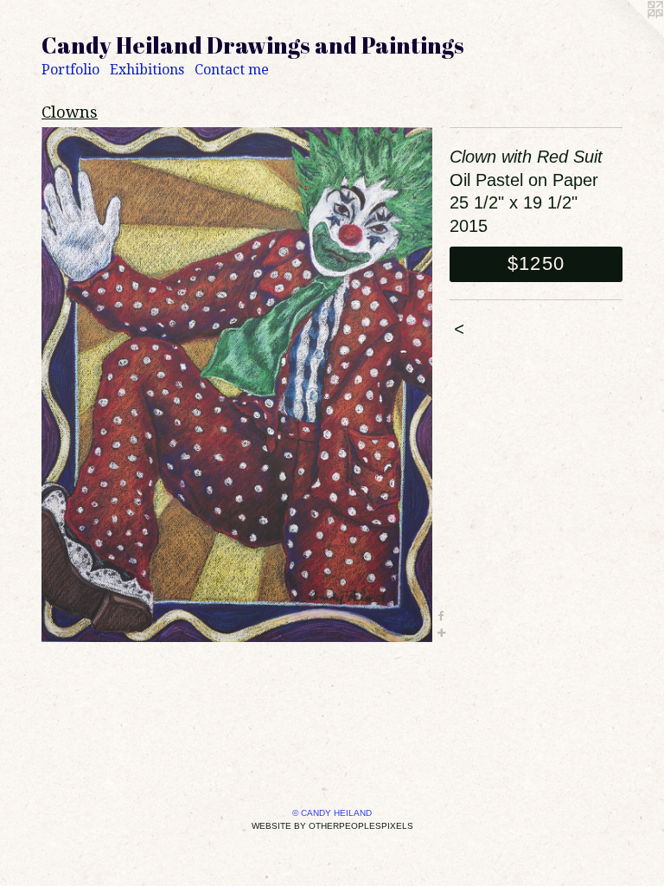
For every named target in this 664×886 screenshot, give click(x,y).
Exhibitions (147, 69)
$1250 (536, 263)
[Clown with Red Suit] (237, 384)
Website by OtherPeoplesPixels (332, 826)
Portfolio (70, 69)
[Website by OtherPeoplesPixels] (629, 34)
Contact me (232, 69)
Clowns (70, 112)
